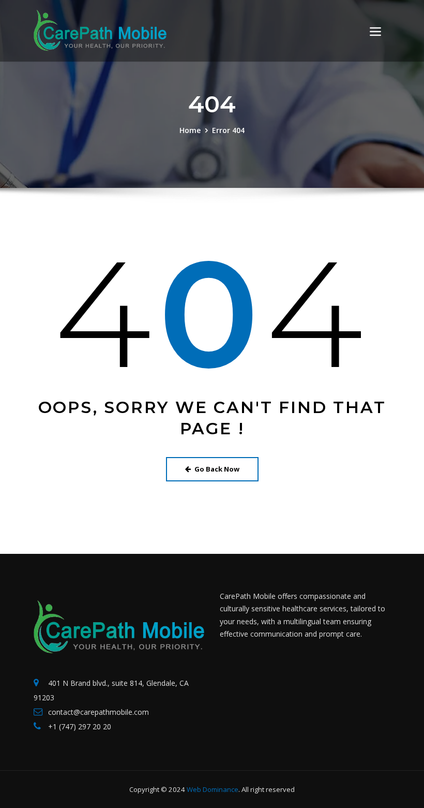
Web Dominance (212, 789)
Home (190, 130)
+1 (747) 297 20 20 (79, 726)
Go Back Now (216, 469)
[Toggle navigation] (375, 31)
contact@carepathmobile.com (98, 712)
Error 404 (228, 130)
